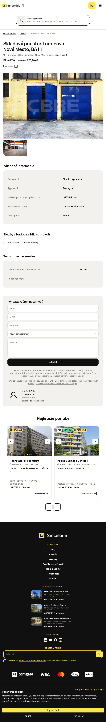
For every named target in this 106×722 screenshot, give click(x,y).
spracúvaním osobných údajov (32, 660)
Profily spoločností (53, 564)
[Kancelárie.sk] (11, 5)
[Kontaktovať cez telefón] (23, 5)
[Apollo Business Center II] (76, 441)
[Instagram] (60, 640)
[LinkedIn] (45, 640)
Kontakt (53, 578)
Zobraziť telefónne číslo (33, 401)
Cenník (53, 554)
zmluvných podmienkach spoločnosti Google (56, 383)
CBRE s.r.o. (28, 390)
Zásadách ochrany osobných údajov (67, 376)
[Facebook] (55, 640)
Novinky (53, 559)
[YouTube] (50, 640)
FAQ (53, 549)
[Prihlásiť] (92, 5)
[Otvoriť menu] (100, 5)
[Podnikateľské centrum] (29, 441)
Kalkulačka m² (53, 568)
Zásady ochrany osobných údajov (88, 689)
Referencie (53, 573)
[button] (27, 454)
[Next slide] (47, 441)
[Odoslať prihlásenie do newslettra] (99, 654)
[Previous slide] (11, 441)
